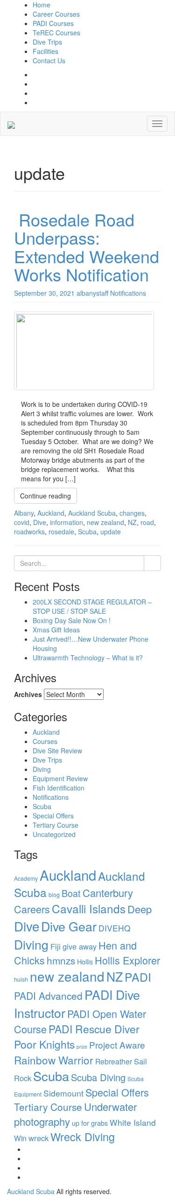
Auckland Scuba (31, 1191)
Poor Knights (44, 1044)
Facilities (45, 51)
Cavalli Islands (89, 908)
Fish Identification (58, 787)
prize (82, 1046)
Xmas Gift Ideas (56, 629)
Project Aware (117, 1044)
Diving (42, 769)
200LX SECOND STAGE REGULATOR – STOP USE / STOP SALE (92, 606)
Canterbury (108, 892)
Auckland (46, 732)
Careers (32, 909)
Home (41, 4)
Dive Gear (69, 926)
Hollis (85, 961)
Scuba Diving (98, 1077)
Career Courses (56, 14)
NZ (114, 976)
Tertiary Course (55, 825)
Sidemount (63, 1093)
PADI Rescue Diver (94, 1029)
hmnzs (61, 960)
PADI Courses (53, 23)
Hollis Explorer (127, 960)
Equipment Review (60, 778)
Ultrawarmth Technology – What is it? (88, 657)
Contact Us (49, 60)
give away (80, 946)
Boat (71, 893)
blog (54, 894)
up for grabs (90, 1123)
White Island (133, 1122)
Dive (26, 926)
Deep (139, 909)
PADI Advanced (48, 996)
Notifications (51, 797)
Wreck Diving (82, 1136)
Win (20, 1138)
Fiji (55, 946)
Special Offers (53, 815)
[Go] (152, 563)
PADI (138, 977)
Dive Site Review (57, 750)
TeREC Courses (56, 32)
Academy (26, 878)
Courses (45, 741)
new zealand (67, 976)
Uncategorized (54, 834)
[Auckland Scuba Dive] (11, 123)
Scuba (42, 806)
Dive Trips (47, 42)
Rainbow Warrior (53, 1059)
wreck (38, 1137)
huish (21, 979)
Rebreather (113, 1061)
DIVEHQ (114, 928)
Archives (28, 694)
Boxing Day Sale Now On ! (72, 620)
